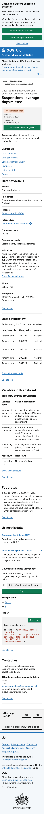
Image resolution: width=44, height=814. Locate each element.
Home (4, 81)
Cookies (6, 744)
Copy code (34, 620)
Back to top (7, 308)
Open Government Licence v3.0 (17, 780)
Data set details (9, 153)
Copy (22, 591)
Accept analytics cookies (22, 30)
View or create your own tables (17, 550)
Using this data (9, 170)
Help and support (10, 751)
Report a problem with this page (22, 726)
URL (4, 585)
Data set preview (10, 157)
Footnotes (7, 166)
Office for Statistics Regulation (17, 768)
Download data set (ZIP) (22, 127)
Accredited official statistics (17, 223)
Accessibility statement (13, 748)
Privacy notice (18, 744)
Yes (28, 714)
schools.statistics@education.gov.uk (19, 686)
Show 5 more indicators (13, 276)
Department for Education (14, 759)
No (39, 714)
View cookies (22, 43)
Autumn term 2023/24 (13, 213)
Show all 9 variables (11, 470)
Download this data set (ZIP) (16, 535)
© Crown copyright (22, 807)
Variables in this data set (13, 161)
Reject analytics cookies (22, 37)
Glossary (30, 748)
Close (39, 74)
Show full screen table (12, 373)
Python (8, 602)
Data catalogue (16, 81)
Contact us (7, 174)
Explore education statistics (17, 55)
